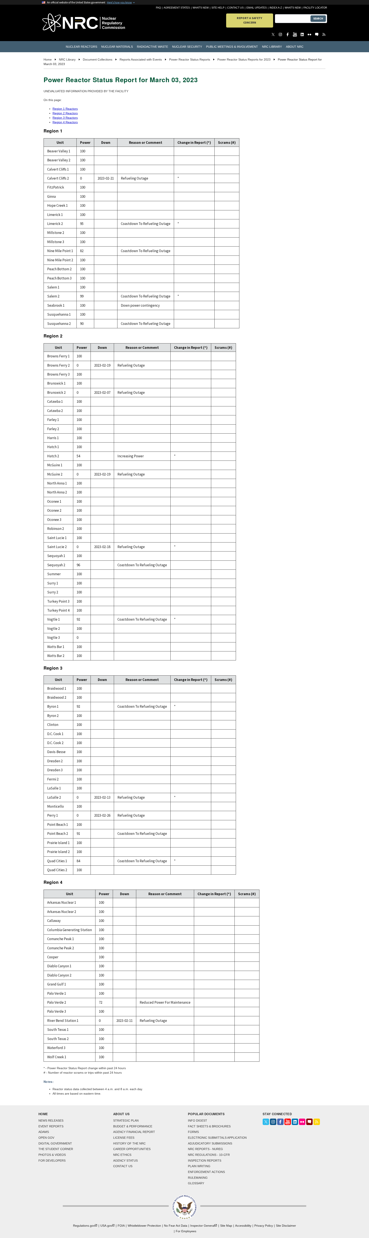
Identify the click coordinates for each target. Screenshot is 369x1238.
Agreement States (177, 7)
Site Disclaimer (286, 1225)
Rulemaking (198, 1177)
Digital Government (55, 1143)
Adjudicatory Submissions (210, 1143)
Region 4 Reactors (65, 122)
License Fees (123, 1137)
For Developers (52, 1160)
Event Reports (50, 1126)
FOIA (121, 1225)
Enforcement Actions (206, 1172)
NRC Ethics (122, 1154)
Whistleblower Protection (144, 1225)
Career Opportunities (132, 1149)
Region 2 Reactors (65, 113)
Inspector (202, 1225)
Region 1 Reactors (65, 108)
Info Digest (197, 1120)
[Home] (65, 23)
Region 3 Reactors (65, 117)
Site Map (226, 1225)
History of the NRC (129, 1143)
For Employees (186, 1231)
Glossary (196, 1183)
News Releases (50, 1120)
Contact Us (235, 7)
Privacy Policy (263, 1225)
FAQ (158, 7)
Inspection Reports (204, 1160)
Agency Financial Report (134, 1132)
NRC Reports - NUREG (205, 1149)
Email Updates (256, 7)
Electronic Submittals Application (217, 1137)
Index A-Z (275, 7)
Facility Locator (315, 7)
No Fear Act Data (175, 1225)
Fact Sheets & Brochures (209, 1126)
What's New (201, 7)
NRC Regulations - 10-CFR (209, 1154)
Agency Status (125, 1160)
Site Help (217, 7)
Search (318, 18)
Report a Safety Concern (249, 20)
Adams (43, 1132)
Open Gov (46, 1137)
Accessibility (243, 1225)
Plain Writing (199, 1166)
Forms (193, 1132)
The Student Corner (55, 1149)
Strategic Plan (126, 1120)
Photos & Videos (52, 1154)
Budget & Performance (132, 1126)
